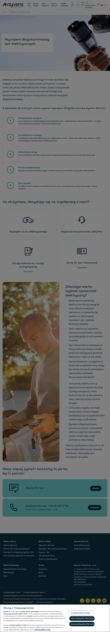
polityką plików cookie (42, 630)
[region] (55, 618)
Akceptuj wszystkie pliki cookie (83, 624)
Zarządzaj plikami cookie (80, 613)
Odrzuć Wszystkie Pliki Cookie (82, 618)
